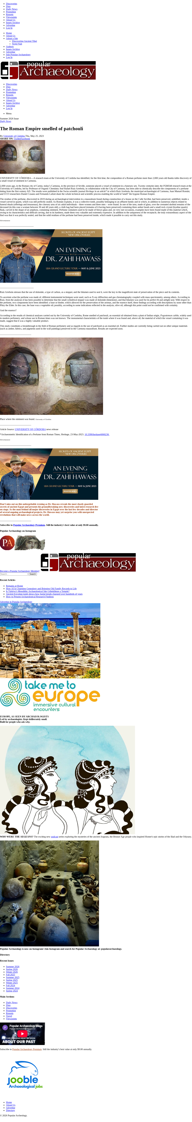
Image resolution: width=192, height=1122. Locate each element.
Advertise (10, 25)
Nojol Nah (17, 44)
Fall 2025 (10, 974)
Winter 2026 (12, 972)
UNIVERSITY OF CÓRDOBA (30, 429)
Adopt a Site (12, 38)
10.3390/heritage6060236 (97, 434)
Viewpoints (11, 17)
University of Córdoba (14, 136)
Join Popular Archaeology (18, 54)
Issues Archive (13, 22)
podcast (54, 836)
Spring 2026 (12, 969)
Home (9, 33)
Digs (8, 6)
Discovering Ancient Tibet (24, 41)
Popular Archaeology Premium (29, 525)
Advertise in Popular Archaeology (16, 601)
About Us (10, 20)
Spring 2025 (12, 980)
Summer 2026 (12, 966)
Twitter (17, 138)
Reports (9, 14)
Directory (10, 1110)
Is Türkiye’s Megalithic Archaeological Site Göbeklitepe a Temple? (37, 591)
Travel (9, 1016)
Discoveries (11, 3)
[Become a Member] (88, 571)
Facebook (25, 138)
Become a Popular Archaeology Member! (19, 571)
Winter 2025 (12, 982)
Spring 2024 (12, 991)
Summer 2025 (12, 977)
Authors (10, 46)
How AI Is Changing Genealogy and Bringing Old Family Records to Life (41, 588)
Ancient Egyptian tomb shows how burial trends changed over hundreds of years (44, 594)
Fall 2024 (10, 985)
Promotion (11, 11)
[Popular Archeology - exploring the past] (48, 79)
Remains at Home (14, 586)
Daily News (11, 9)
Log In (9, 28)
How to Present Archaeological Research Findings (30, 596)
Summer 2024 (12, 988)
